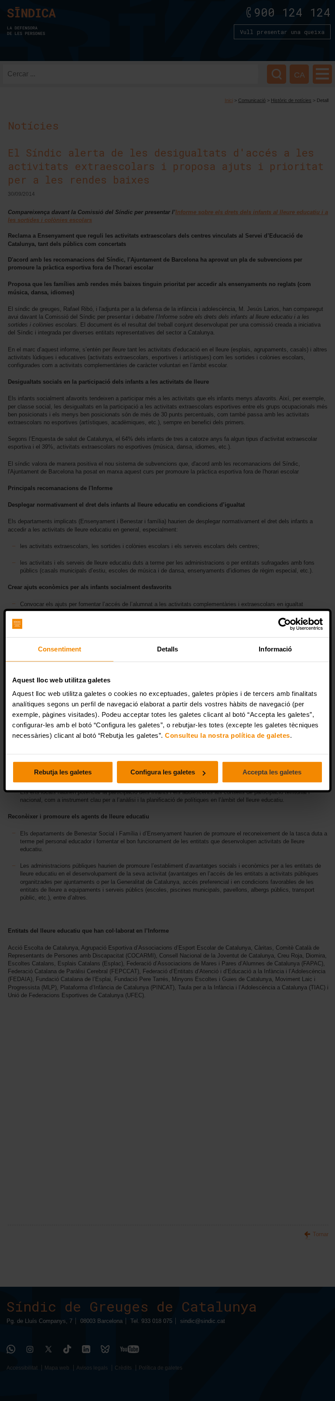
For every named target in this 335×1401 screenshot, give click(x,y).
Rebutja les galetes (63, 772)
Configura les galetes (162, 772)
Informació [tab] (275, 649)
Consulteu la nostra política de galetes (227, 735)
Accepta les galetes (272, 772)
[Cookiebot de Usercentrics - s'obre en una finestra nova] (284, 624)
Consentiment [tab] (59, 649)
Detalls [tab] (167, 649)
